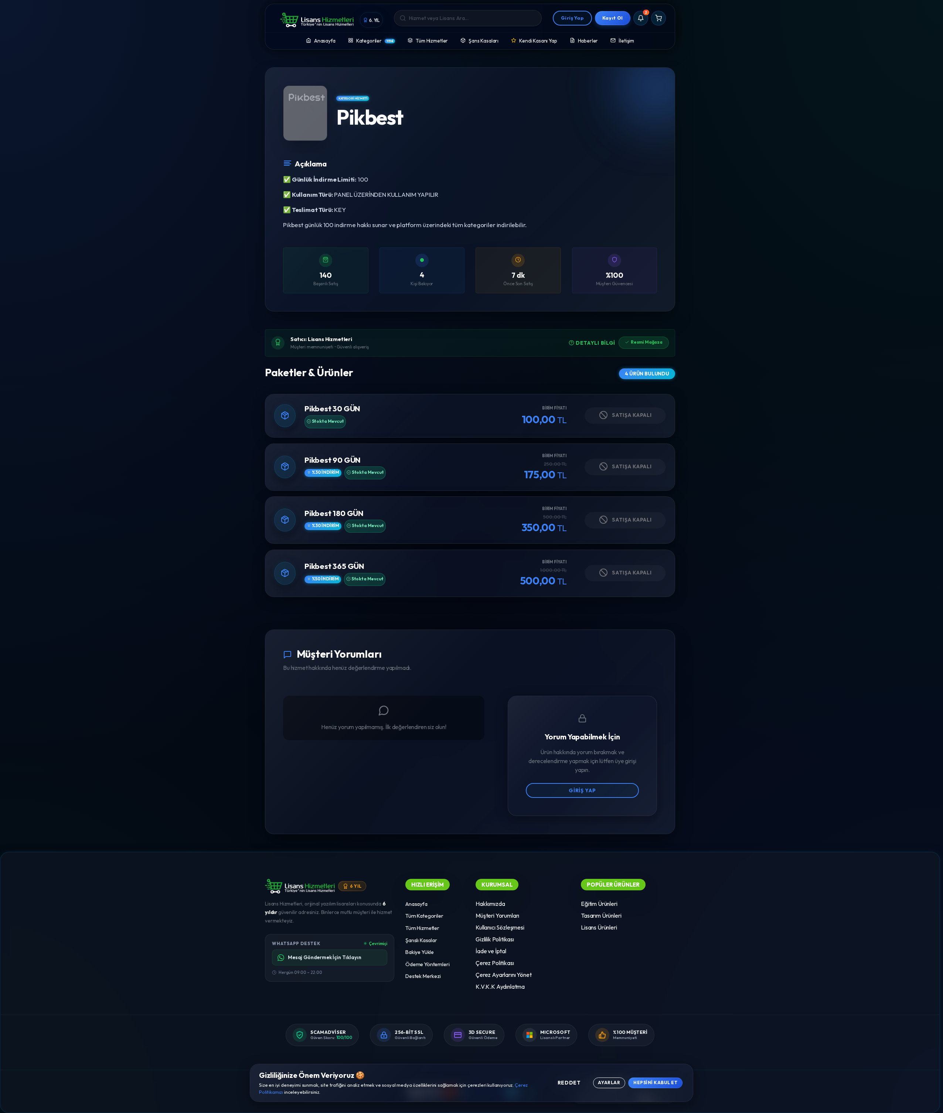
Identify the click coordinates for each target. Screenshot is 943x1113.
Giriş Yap (572, 18)
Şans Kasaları (483, 40)
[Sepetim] (658, 18)
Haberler (588, 40)
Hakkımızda (490, 903)
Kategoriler (375, 40)
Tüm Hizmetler (432, 40)
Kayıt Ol (612, 18)
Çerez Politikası (495, 963)
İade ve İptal (491, 951)
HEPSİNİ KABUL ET (655, 1082)
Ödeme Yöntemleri (427, 964)
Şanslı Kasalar (421, 940)
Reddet (569, 1082)
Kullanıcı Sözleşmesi (500, 927)
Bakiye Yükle (419, 952)
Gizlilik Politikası (495, 939)
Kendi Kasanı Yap (538, 40)
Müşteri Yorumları (497, 915)
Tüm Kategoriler (424, 916)
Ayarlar (609, 1082)
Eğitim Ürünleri (599, 903)
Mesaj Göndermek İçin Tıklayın (324, 957)
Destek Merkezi (423, 976)
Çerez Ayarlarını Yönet (503, 974)
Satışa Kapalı (631, 415)
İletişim (626, 40)
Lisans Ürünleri (599, 927)
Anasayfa (325, 40)
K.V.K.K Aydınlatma (500, 986)
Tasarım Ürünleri (601, 915)
